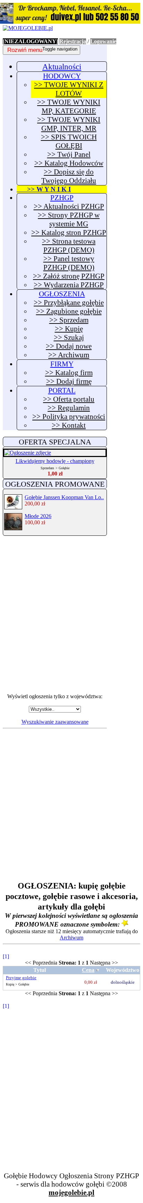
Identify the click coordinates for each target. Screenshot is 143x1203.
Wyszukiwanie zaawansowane (55, 722)
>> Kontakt (69, 425)
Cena (88, 970)
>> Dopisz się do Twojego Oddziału (68, 176)
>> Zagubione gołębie (69, 311)
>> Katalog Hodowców (68, 163)
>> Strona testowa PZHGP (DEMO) (68, 245)
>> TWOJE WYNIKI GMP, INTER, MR (68, 123)
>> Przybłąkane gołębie (69, 302)
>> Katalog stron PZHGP (68, 232)
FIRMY (62, 364)
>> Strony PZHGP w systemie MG (69, 219)
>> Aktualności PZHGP (69, 206)
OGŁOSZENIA (62, 294)
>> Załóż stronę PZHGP (68, 276)
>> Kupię (69, 329)
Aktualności (61, 66)
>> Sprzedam (69, 320)
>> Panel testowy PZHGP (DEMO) (68, 263)
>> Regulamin (69, 408)
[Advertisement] (71, 614)
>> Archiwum (68, 355)
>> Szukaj (69, 337)
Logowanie (103, 41)
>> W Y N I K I (44, 189)
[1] (6, 956)
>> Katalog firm (69, 372)
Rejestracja (72, 41)
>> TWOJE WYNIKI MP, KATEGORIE (68, 106)
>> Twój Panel (69, 154)
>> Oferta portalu (68, 399)
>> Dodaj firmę (69, 381)
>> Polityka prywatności (68, 416)
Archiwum (71, 938)
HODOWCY (62, 76)
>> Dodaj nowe (69, 346)
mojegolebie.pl (71, 1192)
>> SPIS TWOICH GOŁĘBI (69, 141)
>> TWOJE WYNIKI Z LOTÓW (68, 89)
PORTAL (62, 390)
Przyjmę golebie (21, 977)
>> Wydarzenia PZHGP (69, 285)
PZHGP (62, 197)
